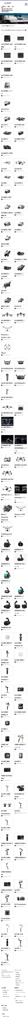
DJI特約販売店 (19, 990)
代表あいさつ (6, 990)
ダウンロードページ (6, 49)
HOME (3, 26)
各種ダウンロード (20, 983)
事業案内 (18, 976)
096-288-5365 (7, 9)
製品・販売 (18, 981)
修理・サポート (19, 1000)
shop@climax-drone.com (7, 10)
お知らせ (18, 978)
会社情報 (18, 974)
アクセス (5, 994)
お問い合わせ (6, 996)
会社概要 (5, 992)
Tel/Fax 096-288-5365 (6, 977)
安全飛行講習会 (19, 1002)
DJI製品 (4, 1008)
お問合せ (18, 985)
